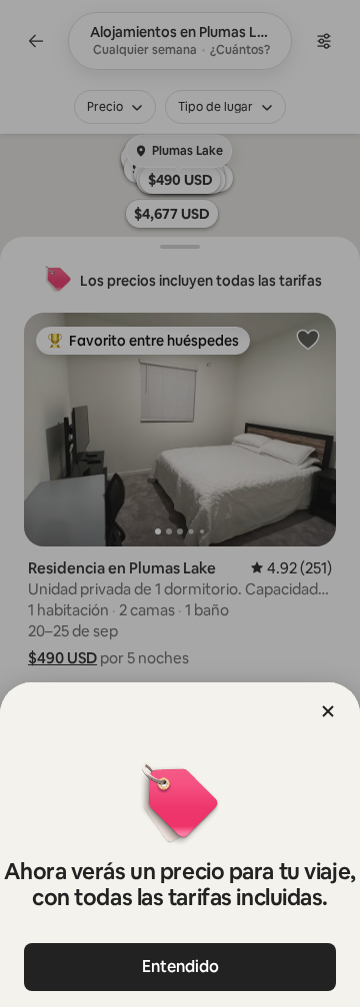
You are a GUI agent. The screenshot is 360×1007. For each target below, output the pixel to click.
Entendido (180, 966)
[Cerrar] (328, 711)
